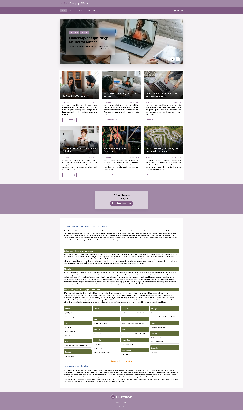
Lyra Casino (68, 327)
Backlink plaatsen (121, 203)
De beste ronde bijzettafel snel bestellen (134, 334)
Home (64, 10)
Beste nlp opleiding (128, 344)
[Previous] (172, 59)
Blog (71, 10)
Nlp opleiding (126, 355)
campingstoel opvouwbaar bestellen (133, 323)
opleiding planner (70, 313)
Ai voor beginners (99, 334)
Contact (80, 10)
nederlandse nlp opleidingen (111, 284)
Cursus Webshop (70, 331)
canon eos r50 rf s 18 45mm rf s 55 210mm (164, 317)
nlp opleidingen (157, 273)
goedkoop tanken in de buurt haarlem (76, 346)
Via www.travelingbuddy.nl (159, 313)
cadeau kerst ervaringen (158, 327)
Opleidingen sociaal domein (102, 352)
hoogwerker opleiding (88, 254)
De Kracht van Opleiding (73, 96)
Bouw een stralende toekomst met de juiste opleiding (162, 94)
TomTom (67, 335)
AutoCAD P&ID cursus (100, 323)
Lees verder (68, 120)
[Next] (178, 59)
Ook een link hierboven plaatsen (121, 361)
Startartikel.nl (97, 344)
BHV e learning (69, 317)
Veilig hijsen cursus (157, 338)
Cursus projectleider (157, 342)
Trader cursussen (70, 356)
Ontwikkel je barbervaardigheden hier (133, 313)
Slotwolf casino (98, 348)
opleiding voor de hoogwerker (99, 257)
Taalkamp (154, 352)
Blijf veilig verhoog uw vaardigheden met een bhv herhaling (163, 149)
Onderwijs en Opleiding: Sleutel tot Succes (88, 40)
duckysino (97, 313)
